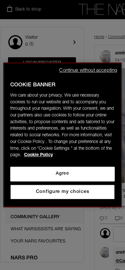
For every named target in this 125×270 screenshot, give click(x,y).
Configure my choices (62, 191)
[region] (62, 134)
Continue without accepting (88, 70)
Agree (62, 173)
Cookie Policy (38, 155)
